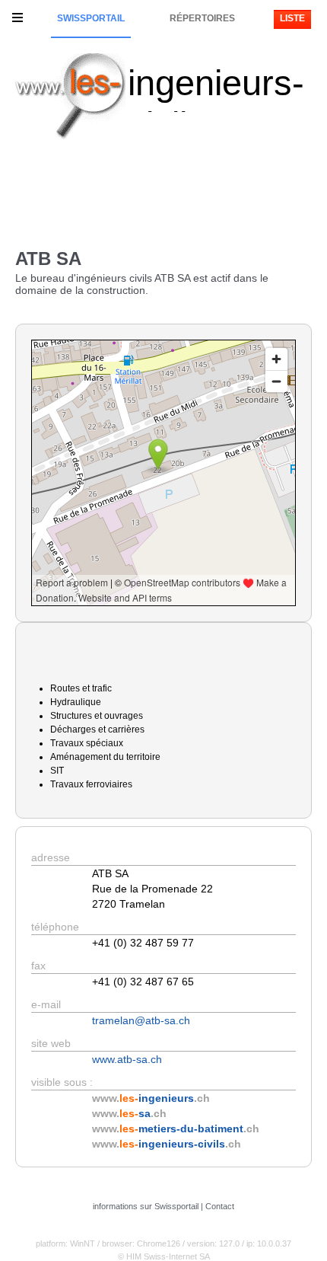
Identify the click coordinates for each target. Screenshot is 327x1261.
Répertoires (202, 18)
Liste (292, 18)
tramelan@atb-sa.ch (141, 1020)
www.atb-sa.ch (127, 1059)
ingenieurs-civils (216, 103)
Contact (219, 1206)
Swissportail (91, 18)
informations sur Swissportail (145, 1206)
